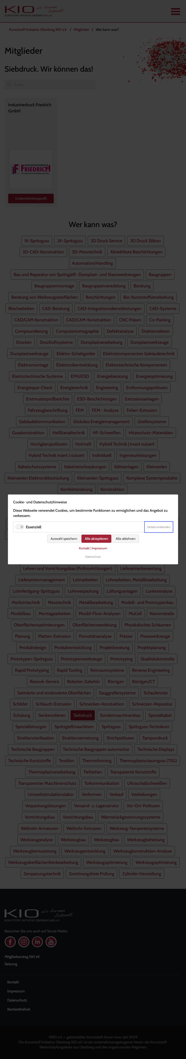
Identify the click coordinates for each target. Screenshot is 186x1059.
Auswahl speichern (64, 539)
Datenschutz (93, 556)
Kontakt (84, 548)
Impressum (99, 548)
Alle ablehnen (125, 539)
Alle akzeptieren (96, 539)
